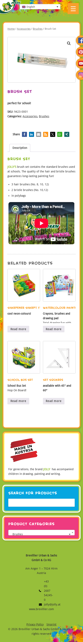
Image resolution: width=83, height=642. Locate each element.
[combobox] (41, 532)
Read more (18, 329)
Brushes (38, 28)
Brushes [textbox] (40, 534)
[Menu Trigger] (73, 8)
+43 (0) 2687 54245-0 (41, 590)
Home (11, 28)
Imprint (51, 624)
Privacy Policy (35, 624)
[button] (69, 43)
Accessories (24, 28)
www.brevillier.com (41, 609)
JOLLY (10, 7)
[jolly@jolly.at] (41, 604)
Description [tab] (19, 147)
